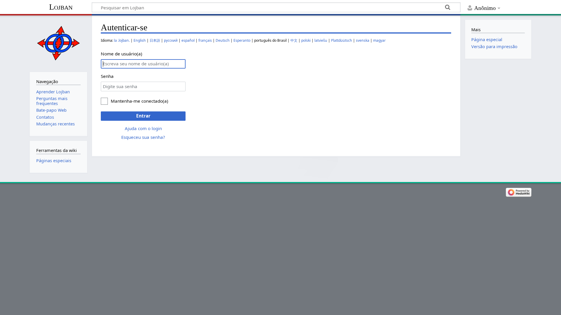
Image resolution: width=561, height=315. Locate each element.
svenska (362, 40)
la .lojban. (122, 40)
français (205, 40)
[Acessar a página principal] (58, 43)
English (140, 40)
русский (171, 40)
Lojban (60, 6)
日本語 (155, 40)
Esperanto (241, 40)
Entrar (143, 116)
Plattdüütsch (341, 40)
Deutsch (223, 40)
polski (306, 40)
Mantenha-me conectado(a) (139, 101)
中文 (293, 40)
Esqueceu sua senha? (143, 137)
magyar (379, 40)
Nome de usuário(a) (121, 54)
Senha (107, 76)
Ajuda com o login (143, 128)
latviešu (320, 40)
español (188, 40)
